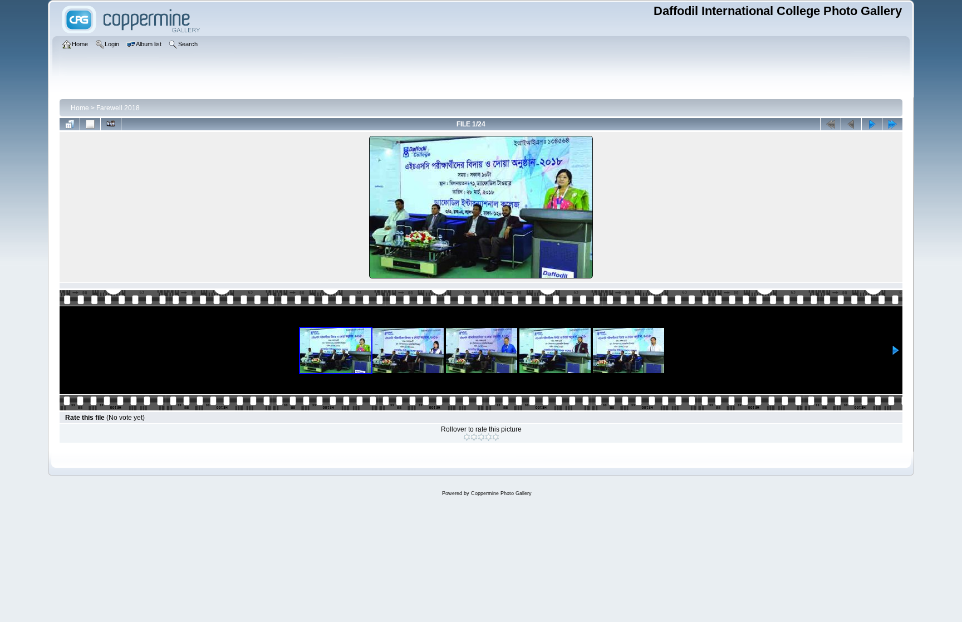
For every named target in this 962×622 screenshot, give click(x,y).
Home (80, 108)
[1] (466, 437)
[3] (481, 437)
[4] (488, 437)
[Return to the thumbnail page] (70, 124)
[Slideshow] (111, 124)
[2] (474, 437)
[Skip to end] (892, 124)
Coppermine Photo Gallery (501, 493)
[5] (495, 437)
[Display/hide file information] (90, 124)
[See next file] (872, 124)
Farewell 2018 (118, 108)
